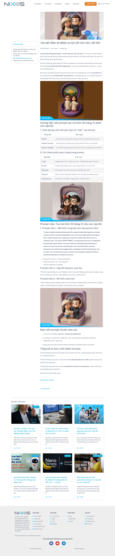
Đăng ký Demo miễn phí (47, 380)
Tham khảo (71, 512)
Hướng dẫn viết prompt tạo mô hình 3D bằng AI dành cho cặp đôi (24, 50)
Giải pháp (58, 4)
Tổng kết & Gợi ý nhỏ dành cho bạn (23, 60)
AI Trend (54, 48)
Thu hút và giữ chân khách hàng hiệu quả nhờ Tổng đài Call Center (87, 431)
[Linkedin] (64, 543)
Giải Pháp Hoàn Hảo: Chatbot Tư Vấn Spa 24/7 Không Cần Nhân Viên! (25, 479)
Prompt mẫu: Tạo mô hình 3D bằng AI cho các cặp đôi (25, 54)
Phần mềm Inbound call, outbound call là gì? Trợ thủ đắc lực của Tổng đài (89, 479)
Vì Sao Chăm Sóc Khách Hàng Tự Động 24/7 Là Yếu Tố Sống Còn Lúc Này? (57, 431)
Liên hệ (87, 512)
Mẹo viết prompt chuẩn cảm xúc (22, 58)
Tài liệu (67, 4)
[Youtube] (57, 543)
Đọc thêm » (17, 448)
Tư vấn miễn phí (44, 388)
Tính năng (48, 4)
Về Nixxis (76, 4)
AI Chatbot (37, 4)
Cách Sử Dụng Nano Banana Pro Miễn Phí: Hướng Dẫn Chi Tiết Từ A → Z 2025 (56, 479)
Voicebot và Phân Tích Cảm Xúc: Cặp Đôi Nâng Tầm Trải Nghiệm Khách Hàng (24, 431)
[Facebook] (51, 543)
